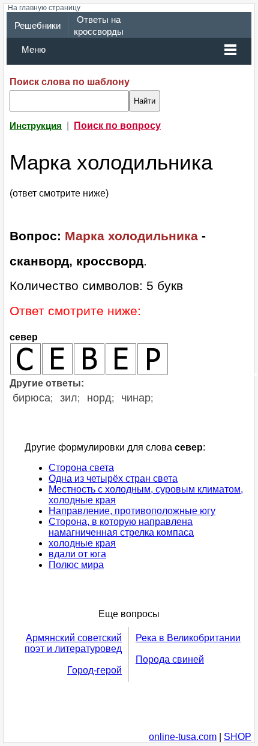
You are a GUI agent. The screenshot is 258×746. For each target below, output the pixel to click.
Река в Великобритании (188, 638)
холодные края (82, 543)
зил (68, 398)
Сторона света (81, 468)
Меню (34, 50)
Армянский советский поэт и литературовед (73, 643)
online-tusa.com (183, 737)
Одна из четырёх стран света (113, 478)
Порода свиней (170, 659)
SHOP (237, 737)
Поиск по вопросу (117, 125)
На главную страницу (44, 8)
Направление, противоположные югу (132, 511)
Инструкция (36, 126)
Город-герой (94, 670)
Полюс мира (76, 565)
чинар (136, 398)
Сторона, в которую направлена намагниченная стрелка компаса (121, 527)
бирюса (31, 398)
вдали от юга (77, 554)
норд (99, 398)
